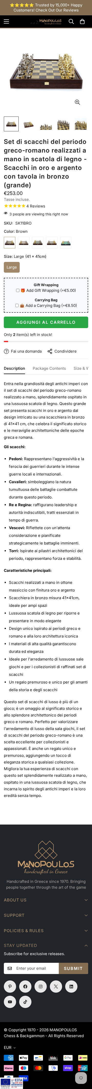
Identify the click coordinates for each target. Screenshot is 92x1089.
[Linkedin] (71, 986)
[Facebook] (25, 986)
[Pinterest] (10, 986)
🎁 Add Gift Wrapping (48, 290)
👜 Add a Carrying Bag (48, 305)
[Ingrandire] (77, 102)
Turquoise (66, 242)
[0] (82, 21)
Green (37, 242)
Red (23, 242)
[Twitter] (56, 986)
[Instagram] (40, 986)
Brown (9, 242)
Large (13, 269)
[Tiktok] (25, 1002)
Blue (51, 242)
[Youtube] (10, 1002)
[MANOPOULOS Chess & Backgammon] (46, 21)
